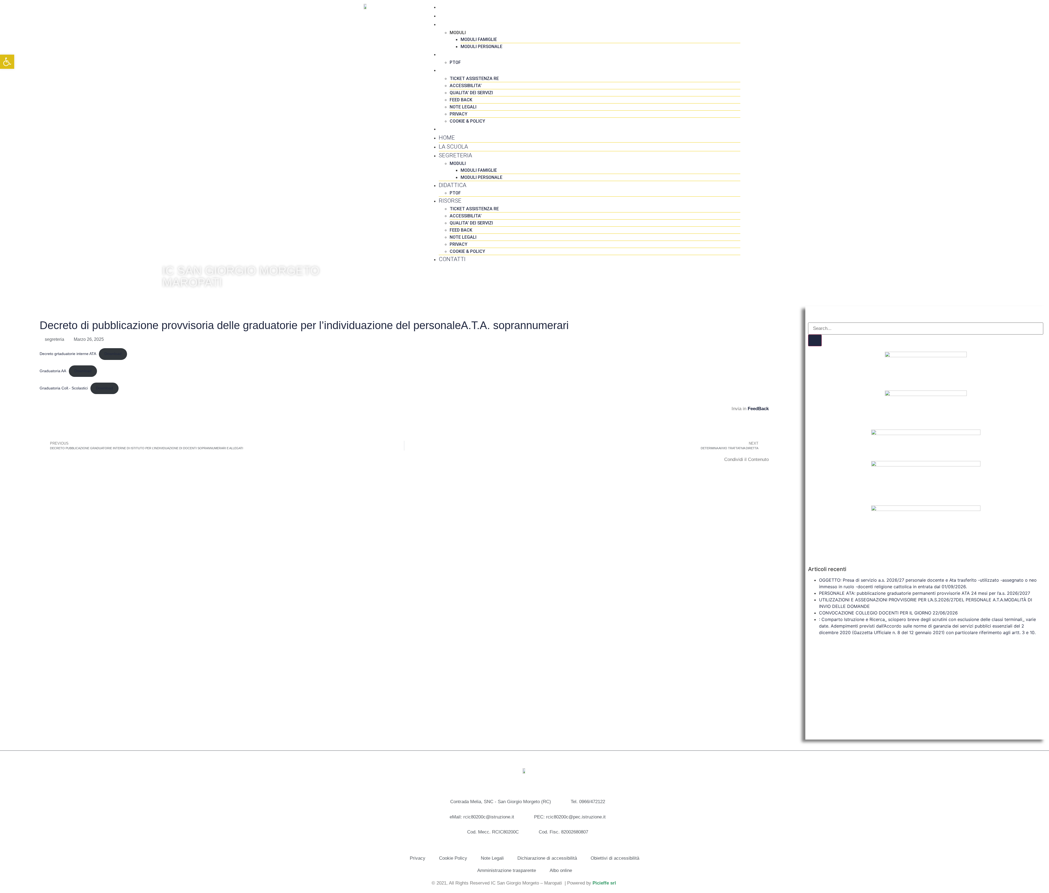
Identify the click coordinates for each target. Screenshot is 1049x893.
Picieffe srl (604, 883)
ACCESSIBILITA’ (466, 85)
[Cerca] (815, 341)
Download (113, 354)
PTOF (455, 62)
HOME (447, 7)
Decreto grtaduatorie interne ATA (68, 354)
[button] (41, 468)
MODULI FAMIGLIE (479, 39)
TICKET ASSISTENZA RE (474, 78)
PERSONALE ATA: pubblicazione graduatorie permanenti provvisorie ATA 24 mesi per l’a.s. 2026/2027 (924, 593)
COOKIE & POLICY (467, 121)
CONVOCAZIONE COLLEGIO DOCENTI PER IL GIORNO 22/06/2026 (888, 613)
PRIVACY (458, 114)
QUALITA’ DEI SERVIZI (471, 92)
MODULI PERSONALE (481, 46)
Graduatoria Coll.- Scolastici (64, 388)
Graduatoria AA (53, 371)
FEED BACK (461, 99)
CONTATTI (452, 128)
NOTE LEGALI (463, 107)
